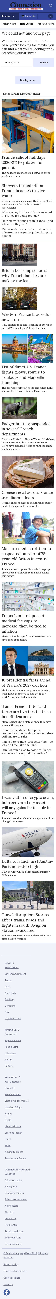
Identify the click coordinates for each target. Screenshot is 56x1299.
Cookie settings (11, 1278)
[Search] (50, 6)
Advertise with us (14, 1231)
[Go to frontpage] (26, 6)
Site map (8, 1284)
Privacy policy (10, 1264)
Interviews (10, 1053)
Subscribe (30, 16)
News (8, 963)
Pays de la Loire (13, 1018)
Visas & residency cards (17, 1101)
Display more (28, 80)
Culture (9, 1066)
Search (44, 62)
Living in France (13, 1126)
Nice (7, 1012)
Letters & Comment (15, 974)
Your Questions (45, 24)
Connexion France (16, 1169)
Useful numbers (13, 1244)
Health (8, 1120)
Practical (11, 1077)
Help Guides (26, 24)
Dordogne (10, 1006)
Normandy (10, 993)
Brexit (8, 1139)
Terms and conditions (14, 1271)
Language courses (14, 1193)
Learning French (13, 1133)
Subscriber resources (16, 1199)
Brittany (9, 999)
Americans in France (15, 1158)
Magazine (10, 1030)
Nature (8, 1059)
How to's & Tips (13, 1107)
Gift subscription (13, 1180)
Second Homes (13, 1094)
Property (9, 1088)
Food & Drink (11, 1047)
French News (9, 24)
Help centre (11, 1225)
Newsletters (11, 1205)
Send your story (13, 1237)
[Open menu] (9, 16)
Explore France (13, 1040)
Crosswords (11, 1034)
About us (9, 1212)
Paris (7, 986)
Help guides (11, 1186)
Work (7, 1145)
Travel (8, 980)
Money (8, 1113)
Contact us (10, 1218)
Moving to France (14, 1152)
